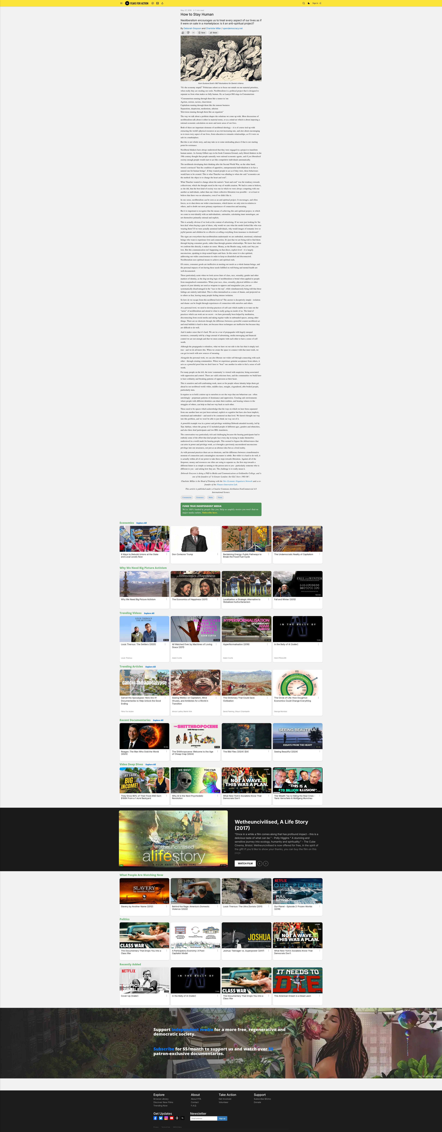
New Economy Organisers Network (237, 481)
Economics (200, 497)
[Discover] (152, 3)
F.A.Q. (194, 1105)
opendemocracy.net (233, 28)
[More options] (166, 554)
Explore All (141, 523)
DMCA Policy (177, 1127)
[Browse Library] (157, 3)
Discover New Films (163, 1102)
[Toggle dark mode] (308, 3)
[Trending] (162, 3)
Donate (257, 1102)
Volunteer (223, 1102)
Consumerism (186, 497)
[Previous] (259, 863)
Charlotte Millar (213, 28)
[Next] (265, 863)
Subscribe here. (210, 512)
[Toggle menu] (121, 3)
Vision (220, 497)
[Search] (303, 3)
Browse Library (160, 1099)
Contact (195, 1102)
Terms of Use (165, 1127)
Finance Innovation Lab (227, 484)
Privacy (156, 1127)
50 (270, 1049)
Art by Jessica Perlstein (430, 1076)
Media (211, 497)
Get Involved (225, 1099)
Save (203, 33)
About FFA (196, 1099)
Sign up (222, 1118)
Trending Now (160, 1105)
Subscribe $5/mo (262, 1099)
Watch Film (245, 863)
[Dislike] (188, 33)
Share (215, 33)
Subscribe (163, 1049)
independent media (192, 1029)
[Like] (183, 33)
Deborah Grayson (192, 28)
